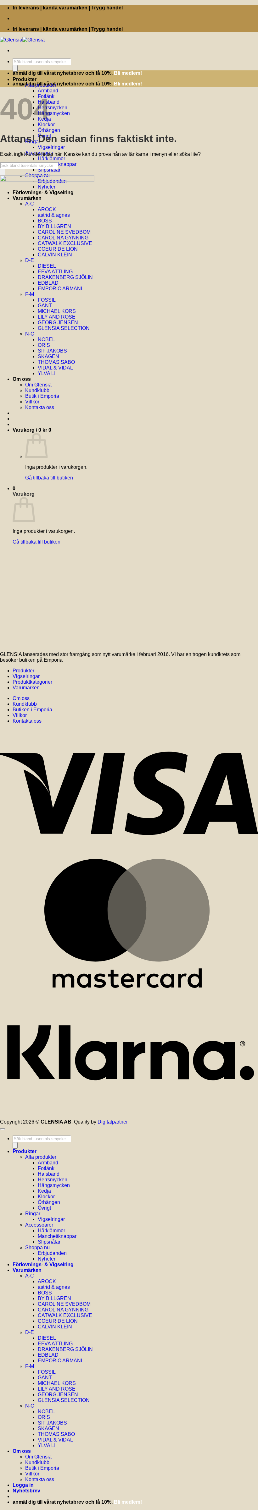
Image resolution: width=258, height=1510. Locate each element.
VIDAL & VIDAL (55, 1439)
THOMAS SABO (56, 1434)
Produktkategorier (32, 682)
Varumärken (26, 687)
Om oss (21, 698)
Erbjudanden (52, 1253)
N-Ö (29, 1406)
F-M (29, 1366)
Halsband (48, 1174)
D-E (29, 1332)
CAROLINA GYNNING (63, 1309)
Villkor (20, 715)
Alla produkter (40, 1157)
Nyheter (46, 1258)
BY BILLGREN (54, 1298)
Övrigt (44, 1208)
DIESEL (47, 1338)
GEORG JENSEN (58, 1394)
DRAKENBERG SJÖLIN (65, 1349)
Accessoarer (39, 1225)
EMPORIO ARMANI (60, 1360)
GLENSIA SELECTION (64, 1400)
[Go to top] (2, 1129)
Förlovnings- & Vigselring (43, 1264)
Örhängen (49, 130)
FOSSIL (47, 1372)
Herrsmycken (52, 107)
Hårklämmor (51, 158)
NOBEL (46, 1411)
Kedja (44, 1191)
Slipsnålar (49, 169)
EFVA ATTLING (55, 1343)
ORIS (44, 1417)
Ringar (32, 1213)
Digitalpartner (113, 1121)
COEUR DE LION (58, 1321)
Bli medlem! (128, 73)
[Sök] (15, 68)
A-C (29, 1275)
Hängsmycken (54, 113)
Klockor (46, 1196)
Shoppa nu (37, 1247)
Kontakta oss (27, 721)
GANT (45, 1377)
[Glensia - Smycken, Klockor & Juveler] (22, 39)
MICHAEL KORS (57, 1383)
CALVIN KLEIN (55, 1326)
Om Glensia (38, 1456)
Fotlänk (46, 1168)
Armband (48, 90)
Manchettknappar (57, 1236)
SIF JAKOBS (52, 1422)
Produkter (24, 79)
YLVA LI (46, 1445)
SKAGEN (48, 1428)
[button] (26, 1490)
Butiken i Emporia (32, 709)
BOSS (45, 1292)
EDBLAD (48, 1355)
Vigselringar (51, 147)
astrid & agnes (54, 1287)
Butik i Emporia (42, 1468)
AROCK (47, 1281)
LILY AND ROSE (57, 1389)
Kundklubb (25, 704)
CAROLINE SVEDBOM (64, 1304)
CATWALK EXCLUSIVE (65, 1315)
